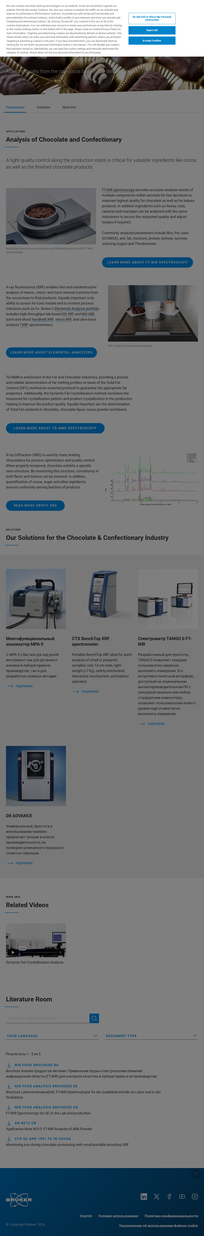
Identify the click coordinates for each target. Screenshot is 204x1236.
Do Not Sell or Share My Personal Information (152, 18)
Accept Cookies (152, 40)
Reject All (151, 30)
